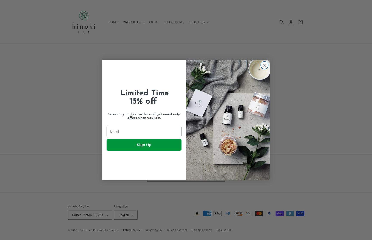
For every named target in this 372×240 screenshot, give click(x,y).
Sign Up (144, 145)
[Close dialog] (264, 65)
